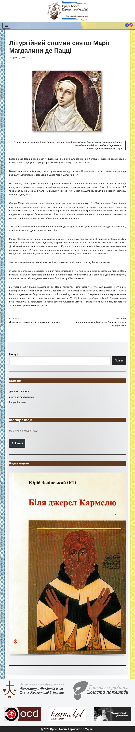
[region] (67, 566)
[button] (67, 563)
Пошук (119, 360)
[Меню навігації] (6, 26)
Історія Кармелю (18, 402)
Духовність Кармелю (20, 391)
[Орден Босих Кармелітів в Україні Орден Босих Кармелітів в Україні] (67, 11)
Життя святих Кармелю (21, 397)
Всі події (17, 443)
